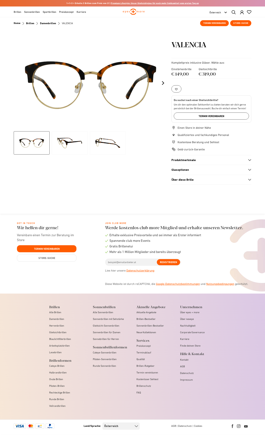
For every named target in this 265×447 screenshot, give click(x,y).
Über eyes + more (189, 312)
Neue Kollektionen (146, 332)
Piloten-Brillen (57, 385)
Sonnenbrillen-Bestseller (150, 325)
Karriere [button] (81, 11)
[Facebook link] (232, 426)
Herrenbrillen (56, 325)
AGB (182, 366)
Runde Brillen (56, 399)
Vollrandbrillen (57, 405)
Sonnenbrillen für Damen (106, 332)
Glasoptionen (209, 170)
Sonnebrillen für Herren (106, 339)
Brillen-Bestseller (146, 319)
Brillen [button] (17, 11)
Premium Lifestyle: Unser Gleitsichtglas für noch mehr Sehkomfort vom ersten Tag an (155, 3)
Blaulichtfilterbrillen (60, 339)
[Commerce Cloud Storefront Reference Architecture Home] (133, 13)
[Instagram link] (238, 426)
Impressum (186, 379)
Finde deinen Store (190, 345)
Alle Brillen (55, 312)
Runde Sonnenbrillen (104, 365)
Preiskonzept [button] (66, 11)
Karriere (184, 339)
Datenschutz (187, 373)
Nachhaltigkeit (187, 325)
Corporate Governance (192, 332)
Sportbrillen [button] (49, 11)
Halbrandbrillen (58, 372)
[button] (242, 12)
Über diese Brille (209, 180)
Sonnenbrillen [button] (32, 11)
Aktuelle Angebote (146, 312)
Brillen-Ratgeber (145, 365)
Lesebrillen (55, 352)
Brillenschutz (143, 385)
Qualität (140, 359)
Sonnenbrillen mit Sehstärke (108, 319)
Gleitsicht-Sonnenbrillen (106, 325)
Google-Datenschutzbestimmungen (178, 283)
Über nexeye (187, 319)
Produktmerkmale (209, 160)
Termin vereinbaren (214, 23)
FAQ (138, 392)
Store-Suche (240, 23)
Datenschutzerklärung (140, 270)
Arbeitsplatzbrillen (59, 345)
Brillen (30, 23)
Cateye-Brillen (57, 365)
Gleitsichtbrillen (58, 332)
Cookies (198, 425)
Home (17, 23)
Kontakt (184, 359)
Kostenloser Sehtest (147, 379)
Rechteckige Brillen (59, 392)
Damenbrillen (48, 23)
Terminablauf (143, 352)
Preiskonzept (143, 345)
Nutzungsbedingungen (220, 283)
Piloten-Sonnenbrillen (105, 359)
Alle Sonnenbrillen (103, 312)
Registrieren (168, 262)
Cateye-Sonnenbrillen (104, 352)
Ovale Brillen (56, 379)
